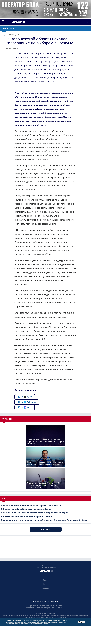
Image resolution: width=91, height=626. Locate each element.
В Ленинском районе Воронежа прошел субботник (26, 509)
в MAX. (26, 407)
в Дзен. (26, 397)
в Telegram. (28, 402)
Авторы (45, 588)
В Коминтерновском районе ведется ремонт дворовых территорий (34, 513)
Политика (8, 28)
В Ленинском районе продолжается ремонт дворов (26, 516)
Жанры (45, 584)
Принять (81, 622)
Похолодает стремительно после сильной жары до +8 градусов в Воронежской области (45, 520)
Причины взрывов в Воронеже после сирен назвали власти (31, 505)
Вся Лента (45, 529)
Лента (45, 580)
